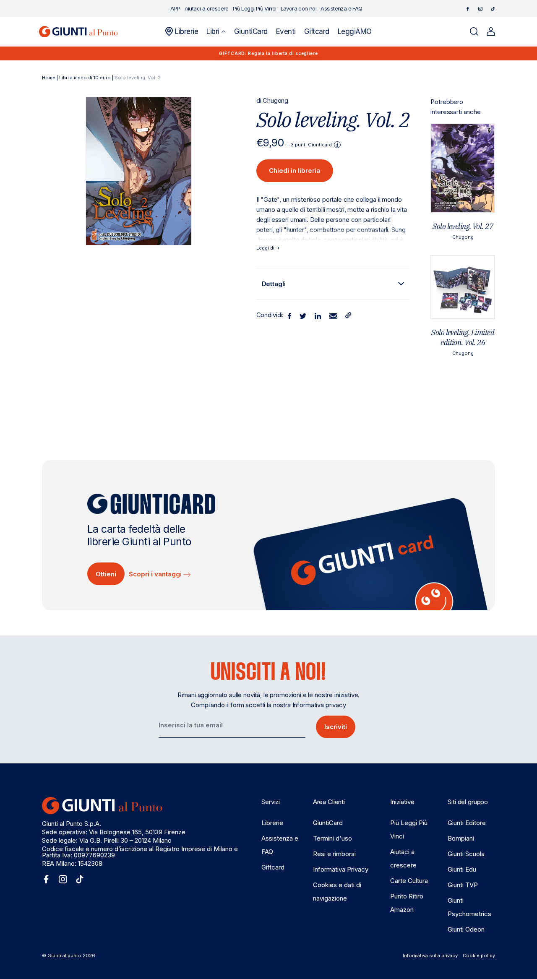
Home (48, 78)
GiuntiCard (328, 823)
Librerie (272, 823)
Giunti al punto (64, 955)
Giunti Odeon (466, 929)
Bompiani (461, 838)
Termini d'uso (332, 838)
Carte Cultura (409, 881)
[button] (215, 31)
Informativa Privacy (340, 869)
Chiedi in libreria (294, 170)
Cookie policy (479, 955)
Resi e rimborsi (334, 854)
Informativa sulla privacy (430, 955)
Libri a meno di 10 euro (85, 78)
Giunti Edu (462, 869)
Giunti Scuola (466, 854)
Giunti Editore (467, 823)
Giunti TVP (463, 885)
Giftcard (272, 867)
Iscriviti (335, 727)
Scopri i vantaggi (156, 574)
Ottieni (106, 574)
